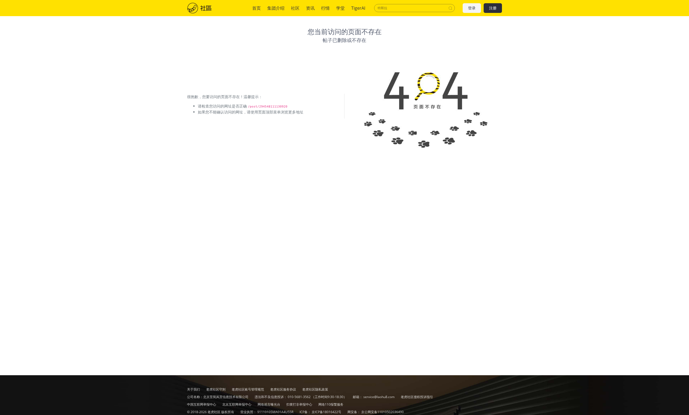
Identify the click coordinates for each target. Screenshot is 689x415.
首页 (256, 8)
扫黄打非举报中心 (299, 404)
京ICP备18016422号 (327, 412)
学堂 (340, 8)
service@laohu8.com (379, 397)
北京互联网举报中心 (237, 404)
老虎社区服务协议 (283, 389)
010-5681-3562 (299, 397)
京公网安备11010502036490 (382, 412)
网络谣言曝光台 (269, 404)
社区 (205, 8)
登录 (472, 8)
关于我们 (193, 389)
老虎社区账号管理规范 (248, 389)
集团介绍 (275, 8)
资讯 (310, 8)
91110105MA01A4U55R (275, 412)
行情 (325, 8)
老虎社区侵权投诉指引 (417, 397)
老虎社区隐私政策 (315, 389)
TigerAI (358, 8)
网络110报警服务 (330, 404)
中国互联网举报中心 (202, 404)
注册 (493, 8)
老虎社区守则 (216, 389)
